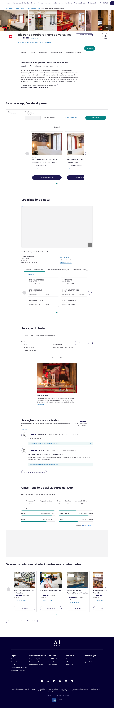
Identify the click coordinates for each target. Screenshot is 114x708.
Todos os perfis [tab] (31, 502)
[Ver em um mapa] (57, 227)
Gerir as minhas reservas (91, 659)
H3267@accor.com (66, 263)
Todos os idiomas (52, 664)
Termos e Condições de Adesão (79, 689)
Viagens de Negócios (35, 659)
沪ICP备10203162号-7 (62, 695)
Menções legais (50, 691)
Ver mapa (48, 42)
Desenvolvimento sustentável (19, 667)
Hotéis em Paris (35, 8)
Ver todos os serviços (83, 343)
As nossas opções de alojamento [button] (28, 103)
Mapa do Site (51, 662)
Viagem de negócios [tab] (46, 502)
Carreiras (13, 664)
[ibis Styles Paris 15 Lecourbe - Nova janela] (51, 580)
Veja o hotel (24, 608)
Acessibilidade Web (53, 659)
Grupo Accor (14, 659)
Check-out (29, 113)
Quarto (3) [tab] (57, 127)
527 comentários (35, 38)
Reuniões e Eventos (34, 662)
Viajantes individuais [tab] (81, 502)
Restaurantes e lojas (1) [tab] (80, 269)
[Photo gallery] (57, 20)
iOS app (68, 662)
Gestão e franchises (16, 662)
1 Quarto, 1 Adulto (49, 118)
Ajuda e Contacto (89, 662)
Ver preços (89, 48)
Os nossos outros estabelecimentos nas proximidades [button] (43, 564)
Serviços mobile (70, 659)
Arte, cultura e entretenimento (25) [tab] (58, 269)
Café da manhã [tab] (57, 358)
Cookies (40, 691)
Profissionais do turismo (36, 664)
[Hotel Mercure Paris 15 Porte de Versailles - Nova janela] (24, 580)
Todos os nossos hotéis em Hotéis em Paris (21, 621)
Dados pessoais (95, 689)
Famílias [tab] (68, 502)
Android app (69, 664)
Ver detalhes (40, 404)
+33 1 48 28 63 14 (65, 257)
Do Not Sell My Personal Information (68, 691)
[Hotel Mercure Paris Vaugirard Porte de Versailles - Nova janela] (77, 580)
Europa (11, 8)
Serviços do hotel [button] (33, 328)
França (17, 8)
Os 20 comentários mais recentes (34, 472)
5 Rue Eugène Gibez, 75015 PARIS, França (30, 42)
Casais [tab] (59, 502)
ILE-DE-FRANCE (25, 8)
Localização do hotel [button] (35, 199)
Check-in (12, 113)
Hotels (5, 8)
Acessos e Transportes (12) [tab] (34, 269)
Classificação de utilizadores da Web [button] (47, 487)
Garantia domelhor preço (105, 36)
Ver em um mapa (21, 600)
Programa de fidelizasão (17, 670)
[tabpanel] (57, 157)
